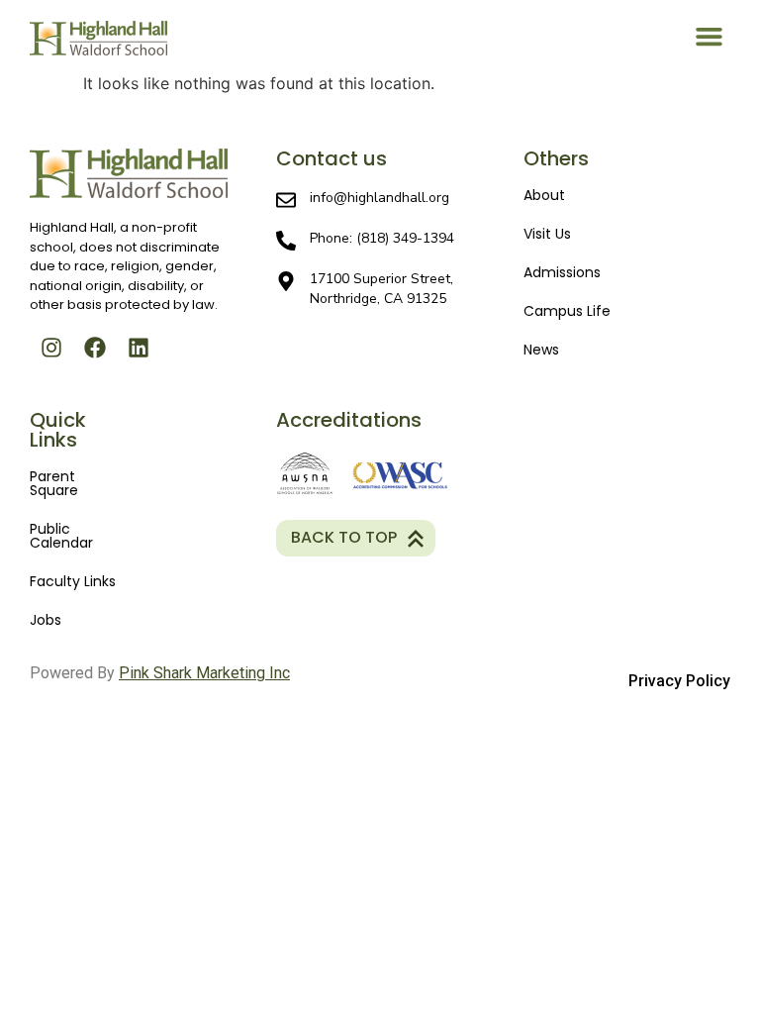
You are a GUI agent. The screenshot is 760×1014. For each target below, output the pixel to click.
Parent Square (54, 483)
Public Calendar (61, 536)
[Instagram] (51, 347)
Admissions (562, 272)
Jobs (45, 620)
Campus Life (567, 311)
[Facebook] (95, 347)
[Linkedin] (138, 347)
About (544, 195)
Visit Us (547, 234)
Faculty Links (73, 581)
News (541, 349)
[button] (709, 35)
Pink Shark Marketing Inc (204, 672)
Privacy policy (679, 680)
